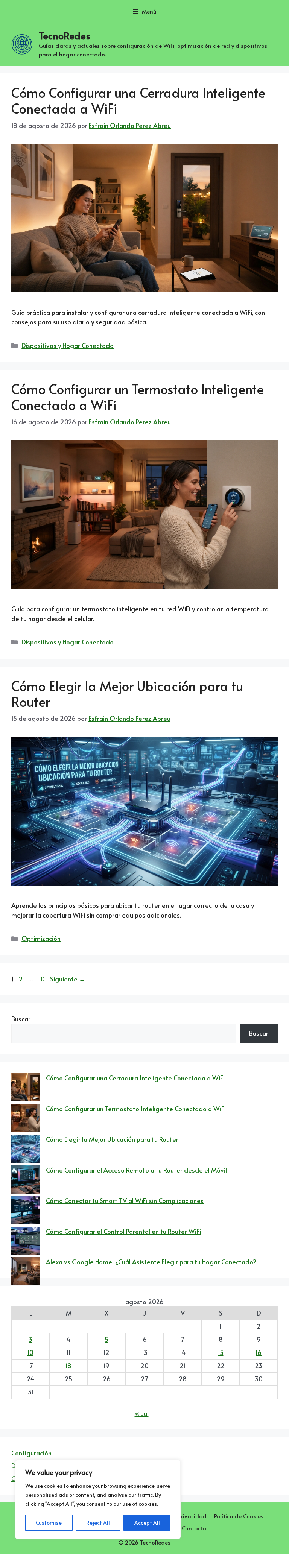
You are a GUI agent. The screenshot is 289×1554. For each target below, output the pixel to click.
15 (221, 1352)
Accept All (147, 1522)
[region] (98, 1499)
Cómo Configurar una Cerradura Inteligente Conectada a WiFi (138, 100)
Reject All (98, 1522)
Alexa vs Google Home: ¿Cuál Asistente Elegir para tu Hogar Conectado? (151, 1261)
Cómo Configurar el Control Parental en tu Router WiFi (123, 1231)
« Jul (142, 1413)
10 (42, 978)
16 (259, 1352)
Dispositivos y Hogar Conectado (67, 345)
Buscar (20, 1018)
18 (68, 1365)
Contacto (194, 1528)
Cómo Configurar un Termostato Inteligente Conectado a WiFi (137, 397)
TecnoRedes (64, 35)
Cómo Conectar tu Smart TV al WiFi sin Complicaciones (125, 1200)
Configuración (31, 1452)
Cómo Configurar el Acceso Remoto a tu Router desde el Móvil (136, 1169)
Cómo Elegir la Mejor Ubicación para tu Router (127, 693)
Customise (49, 1522)
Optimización (41, 938)
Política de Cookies (238, 1516)
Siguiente (67, 978)
